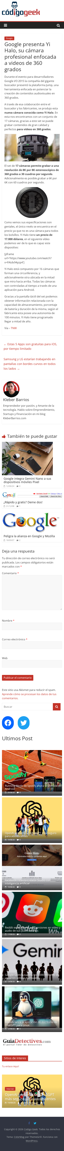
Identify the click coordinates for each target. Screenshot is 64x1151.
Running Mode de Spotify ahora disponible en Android (33, 787)
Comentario (10, 573)
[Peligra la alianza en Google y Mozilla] (30, 514)
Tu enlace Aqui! (10, 1066)
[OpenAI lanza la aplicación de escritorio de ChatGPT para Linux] (32, 988)
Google (9, 38)
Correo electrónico (14, 639)
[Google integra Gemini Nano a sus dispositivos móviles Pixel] (27, 444)
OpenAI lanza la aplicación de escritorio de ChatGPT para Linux (31, 1023)
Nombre (8, 620)
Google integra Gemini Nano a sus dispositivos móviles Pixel (27, 480)
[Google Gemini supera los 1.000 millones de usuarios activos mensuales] (32, 940)
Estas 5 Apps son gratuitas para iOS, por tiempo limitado (30, 346)
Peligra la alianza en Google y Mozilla (29, 536)
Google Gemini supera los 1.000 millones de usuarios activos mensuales (32, 976)
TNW (14, 328)
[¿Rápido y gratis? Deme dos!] (32, 494)
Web (5, 658)
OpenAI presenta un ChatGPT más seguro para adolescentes (30, 834)
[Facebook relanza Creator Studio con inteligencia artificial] (32, 846)
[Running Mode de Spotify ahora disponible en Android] (32, 751)
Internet (10, 1088)
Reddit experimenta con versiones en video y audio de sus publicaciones (32, 929)
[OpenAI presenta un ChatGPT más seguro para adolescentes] (32, 799)
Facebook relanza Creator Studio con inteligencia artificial (28, 881)
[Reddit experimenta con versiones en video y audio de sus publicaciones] (32, 893)
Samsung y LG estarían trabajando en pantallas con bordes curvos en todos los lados (30, 363)
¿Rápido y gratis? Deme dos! (23, 502)
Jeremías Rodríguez (30, 1102)
